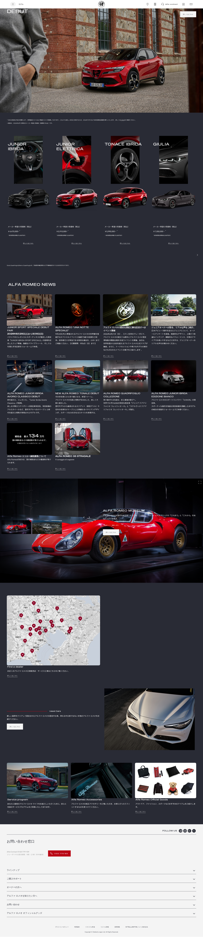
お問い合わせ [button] (13, 905)
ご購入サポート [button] (14, 879)
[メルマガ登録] (191, 4)
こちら (123, 120)
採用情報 (117, 927)
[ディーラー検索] (147, 4)
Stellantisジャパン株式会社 (137, 927)
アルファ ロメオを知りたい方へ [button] (22, 896)
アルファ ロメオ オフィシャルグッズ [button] (24, 913)
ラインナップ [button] (13, 870)
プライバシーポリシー (62, 927)
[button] (192, 255)
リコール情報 (105, 927)
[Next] (89, 517)
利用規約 (77, 927)
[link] (188, 14)
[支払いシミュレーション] (155, 4)
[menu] (13, 4)
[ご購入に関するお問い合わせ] (183, 4)
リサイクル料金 (90, 927)
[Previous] (84, 517)
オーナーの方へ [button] (14, 887)
